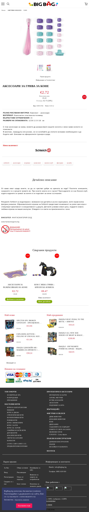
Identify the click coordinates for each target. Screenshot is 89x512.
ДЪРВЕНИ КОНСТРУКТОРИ (59, 442)
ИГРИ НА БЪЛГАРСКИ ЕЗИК (17, 407)
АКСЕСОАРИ (53, 403)
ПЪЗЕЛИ (52, 444)
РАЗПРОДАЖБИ (12, 398)
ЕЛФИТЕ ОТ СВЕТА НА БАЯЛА (60, 429)
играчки (27, 163)
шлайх (69, 163)
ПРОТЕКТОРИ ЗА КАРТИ (58, 395)
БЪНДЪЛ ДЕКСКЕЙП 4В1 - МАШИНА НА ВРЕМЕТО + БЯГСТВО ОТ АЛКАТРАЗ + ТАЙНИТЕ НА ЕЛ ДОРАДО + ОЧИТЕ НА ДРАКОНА (28, 349)
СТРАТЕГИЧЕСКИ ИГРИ (15, 415)
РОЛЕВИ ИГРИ (12, 420)
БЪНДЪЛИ (10, 410)
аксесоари (16, 163)
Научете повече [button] (22, 500)
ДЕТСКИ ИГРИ (12, 433)
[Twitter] (54, 476)
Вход (6, 472)
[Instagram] (59, 476)
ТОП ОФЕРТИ (10, 392)
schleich (6, 163)
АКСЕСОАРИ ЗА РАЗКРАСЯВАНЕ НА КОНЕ (15, 286)
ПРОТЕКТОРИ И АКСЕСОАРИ (59, 392)
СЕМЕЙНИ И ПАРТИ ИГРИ (16, 430)
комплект (37, 163)
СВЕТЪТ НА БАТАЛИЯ (14, 438)
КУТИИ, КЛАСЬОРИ (56, 400)
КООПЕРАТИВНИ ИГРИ (15, 417)
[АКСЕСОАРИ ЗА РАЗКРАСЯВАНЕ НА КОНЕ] (15, 282)
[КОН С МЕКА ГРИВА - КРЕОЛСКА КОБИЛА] (44, 282)
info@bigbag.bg (60, 467)
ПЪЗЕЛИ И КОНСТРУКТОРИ (59, 438)
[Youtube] (64, 476)
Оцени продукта (45, 76)
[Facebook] (49, 476)
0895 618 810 (61, 471)
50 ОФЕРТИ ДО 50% (14, 395)
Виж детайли (44, 301)
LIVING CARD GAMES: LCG (16, 444)
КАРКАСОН (11, 440)
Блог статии (21, 484)
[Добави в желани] (83, 145)
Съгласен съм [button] (24, 506)
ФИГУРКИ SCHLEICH (14, 10)
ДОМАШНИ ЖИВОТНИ (57, 419)
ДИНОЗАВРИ (53, 424)
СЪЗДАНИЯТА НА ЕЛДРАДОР (59, 427)
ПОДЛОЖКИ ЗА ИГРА (56, 405)
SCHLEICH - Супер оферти (58, 434)
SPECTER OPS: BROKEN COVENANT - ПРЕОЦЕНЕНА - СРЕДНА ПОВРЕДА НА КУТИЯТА (29, 322)
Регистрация (8, 477)
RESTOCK (51, 451)
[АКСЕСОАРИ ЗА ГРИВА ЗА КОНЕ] (44, 60)
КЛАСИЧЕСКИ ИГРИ (14, 435)
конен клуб (49, 163)
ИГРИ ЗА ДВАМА (13, 412)
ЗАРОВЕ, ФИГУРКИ (56, 398)
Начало (3, 10)
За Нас (6, 468)
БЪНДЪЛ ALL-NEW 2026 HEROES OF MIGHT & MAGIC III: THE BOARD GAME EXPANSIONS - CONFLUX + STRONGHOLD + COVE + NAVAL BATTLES (71, 334)
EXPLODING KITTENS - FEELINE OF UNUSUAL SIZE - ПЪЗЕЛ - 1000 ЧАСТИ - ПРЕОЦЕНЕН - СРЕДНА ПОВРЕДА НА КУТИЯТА (29, 335)
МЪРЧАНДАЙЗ (53, 409)
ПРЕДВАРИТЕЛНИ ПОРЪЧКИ (17, 446)
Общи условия (22, 468)
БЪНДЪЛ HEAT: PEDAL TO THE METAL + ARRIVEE (71, 321)
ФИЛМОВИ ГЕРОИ (55, 432)
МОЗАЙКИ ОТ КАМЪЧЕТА (58, 447)
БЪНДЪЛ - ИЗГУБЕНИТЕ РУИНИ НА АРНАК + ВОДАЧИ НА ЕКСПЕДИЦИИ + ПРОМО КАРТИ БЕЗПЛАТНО (71, 348)
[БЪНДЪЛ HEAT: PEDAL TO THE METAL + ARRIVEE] (52, 323)
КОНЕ (25, 10)
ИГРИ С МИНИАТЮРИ (15, 423)
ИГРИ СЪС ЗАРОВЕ (14, 428)
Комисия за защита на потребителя (34, 477)
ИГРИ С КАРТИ (12, 425)
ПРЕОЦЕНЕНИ (12, 400)
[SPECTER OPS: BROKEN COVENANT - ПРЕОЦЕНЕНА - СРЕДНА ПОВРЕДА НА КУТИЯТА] (10, 324)
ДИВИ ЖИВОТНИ (55, 416)
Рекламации (21, 472)
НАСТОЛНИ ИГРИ (12, 404)
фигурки (60, 163)
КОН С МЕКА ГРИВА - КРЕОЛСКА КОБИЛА (44, 286)
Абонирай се (11, 363)
